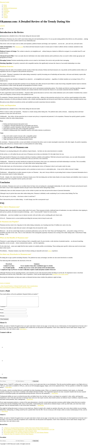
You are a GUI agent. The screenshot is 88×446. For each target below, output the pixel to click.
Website (2, 316)
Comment (3, 306)
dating (49, 251)
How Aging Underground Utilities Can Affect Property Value (20, 431)
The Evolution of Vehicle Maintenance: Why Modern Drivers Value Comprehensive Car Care (28, 429)
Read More (9, 387)
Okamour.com (19, 46)
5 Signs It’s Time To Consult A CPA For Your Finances (18, 434)
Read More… (23, 329)
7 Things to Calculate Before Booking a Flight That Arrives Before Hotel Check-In (26, 428)
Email (1, 312)
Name (1, 309)
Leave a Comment (5, 283)
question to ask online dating (60, 274)
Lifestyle (2, 25)
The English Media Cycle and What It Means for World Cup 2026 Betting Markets (25, 432)
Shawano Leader (4, 2)
